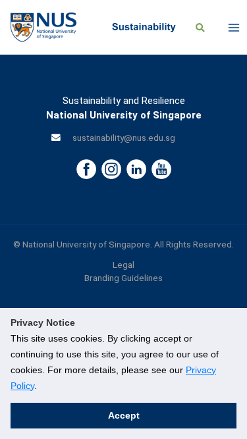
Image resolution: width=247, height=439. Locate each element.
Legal (123, 264)
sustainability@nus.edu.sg (123, 137)
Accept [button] (124, 415)
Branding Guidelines (123, 277)
